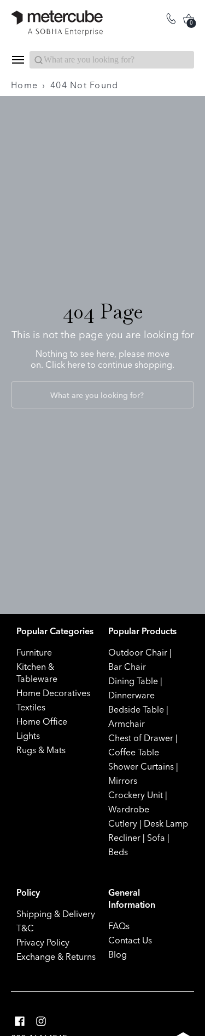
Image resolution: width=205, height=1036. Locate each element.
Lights (28, 735)
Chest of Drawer (140, 737)
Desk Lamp (166, 823)
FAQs (119, 925)
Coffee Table (133, 752)
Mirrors (122, 780)
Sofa (156, 837)
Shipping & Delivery (55, 913)
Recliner (124, 837)
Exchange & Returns (56, 956)
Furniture (34, 652)
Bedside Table (136, 709)
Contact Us (130, 940)
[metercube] (57, 23)
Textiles (30, 707)
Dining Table (133, 680)
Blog (117, 954)
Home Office (41, 721)
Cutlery (122, 823)
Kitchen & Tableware (36, 672)
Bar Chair (127, 666)
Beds (118, 851)
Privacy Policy (42, 942)
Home (24, 84)
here (76, 364)
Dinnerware (131, 695)
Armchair (126, 723)
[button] (19, 1021)
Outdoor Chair (137, 652)
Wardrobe (128, 809)
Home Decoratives (53, 692)
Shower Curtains (141, 766)
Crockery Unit (135, 794)
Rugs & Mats (41, 749)
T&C (25, 928)
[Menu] (17, 60)
